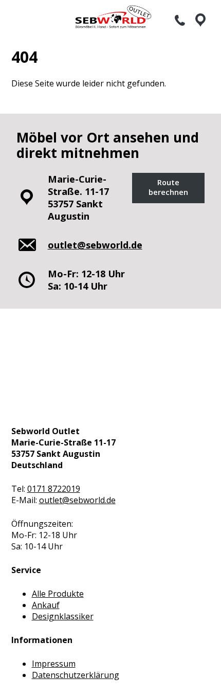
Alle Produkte (58, 593)
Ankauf (46, 605)
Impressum (54, 663)
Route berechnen (168, 187)
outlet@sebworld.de (77, 500)
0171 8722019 (53, 488)
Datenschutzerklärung (75, 675)
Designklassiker (63, 616)
